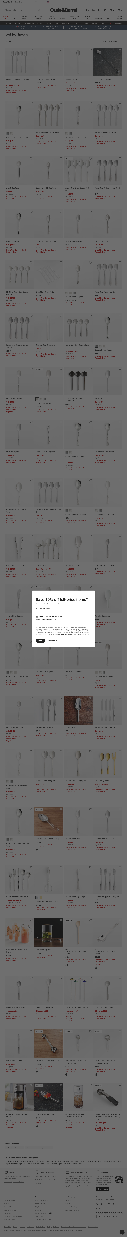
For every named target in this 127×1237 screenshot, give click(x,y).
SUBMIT (40, 641)
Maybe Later (52, 641)
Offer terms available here (72, 634)
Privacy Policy (60, 634)
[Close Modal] (92, 593)
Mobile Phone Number (46, 619)
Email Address (43, 608)
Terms (44, 634)
